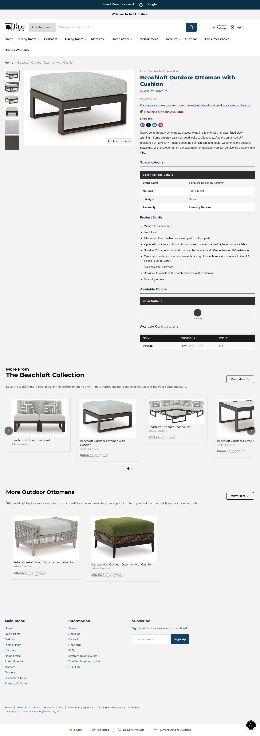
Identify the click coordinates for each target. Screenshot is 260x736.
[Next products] (251, 431)
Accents (172, 39)
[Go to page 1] (128, 468)
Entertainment (148, 39)
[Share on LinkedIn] (154, 125)
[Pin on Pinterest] (160, 125)
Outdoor (191, 39)
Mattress (97, 39)
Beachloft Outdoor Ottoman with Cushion (102, 443)
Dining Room (74, 39)
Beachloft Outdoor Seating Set (169, 427)
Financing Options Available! (163, 112)
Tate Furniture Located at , (84, 661)
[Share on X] (148, 125)
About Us (74, 634)
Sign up (180, 639)
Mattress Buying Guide (82, 656)
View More (238, 379)
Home (9, 39)
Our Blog (74, 667)
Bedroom (51, 39)
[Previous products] (9, 431)
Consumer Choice (217, 39)
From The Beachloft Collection (159, 71)
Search (72, 628)
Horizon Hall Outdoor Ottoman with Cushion (121, 564)
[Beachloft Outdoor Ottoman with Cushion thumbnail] (11, 75)
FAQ (71, 650)
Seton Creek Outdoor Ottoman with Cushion (43, 562)
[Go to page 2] (131, 468)
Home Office (121, 39)
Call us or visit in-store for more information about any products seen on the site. (195, 105)
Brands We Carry (17, 50)
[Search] (191, 27)
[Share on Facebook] (142, 125)
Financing (74, 645)
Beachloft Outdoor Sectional (30, 440)
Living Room (28, 39)
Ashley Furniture (155, 91)
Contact (73, 639)
